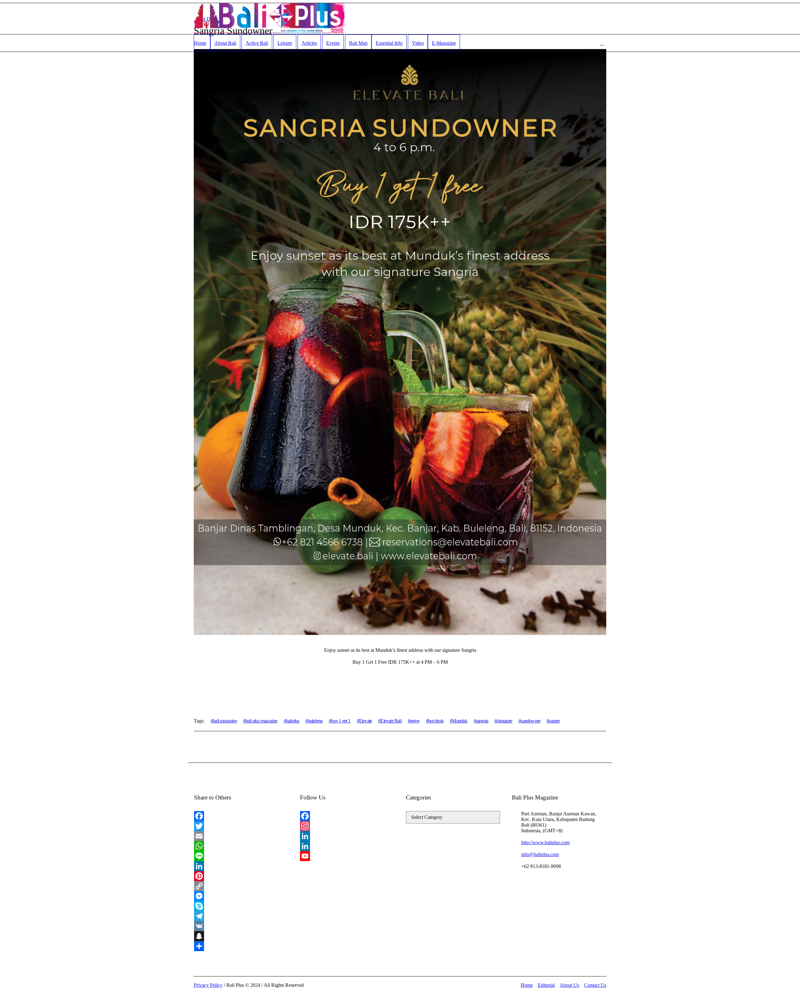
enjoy (415, 720)
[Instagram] (347, 826)
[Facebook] (241, 816)
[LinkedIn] (241, 866)
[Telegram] (241, 916)
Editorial (546, 985)
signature (504, 720)
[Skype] (241, 906)
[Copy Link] (241, 886)
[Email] (241, 836)
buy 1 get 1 (340, 720)
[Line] (241, 856)
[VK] (241, 926)
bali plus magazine (261, 720)
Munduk (459, 720)
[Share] (241, 946)
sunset (554, 720)
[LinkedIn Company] (347, 846)
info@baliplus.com (540, 854)
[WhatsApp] (241, 846)
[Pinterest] (241, 876)
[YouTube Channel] (347, 856)
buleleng (315, 720)
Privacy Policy (208, 985)
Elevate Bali (390, 720)
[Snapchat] (241, 936)
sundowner (530, 720)
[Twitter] (241, 826)
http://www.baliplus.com (545, 842)
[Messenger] (241, 896)
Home (527, 985)
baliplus (292, 720)
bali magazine (225, 720)
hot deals (435, 720)
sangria (482, 720)
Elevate (365, 720)
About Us (569, 985)
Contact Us (595, 985)
